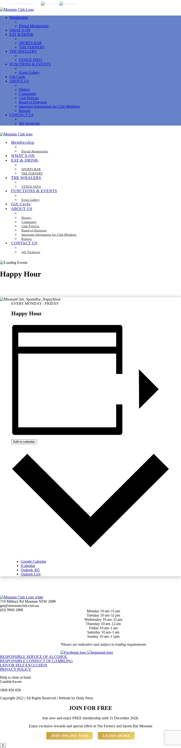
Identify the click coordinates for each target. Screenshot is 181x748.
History (24, 89)
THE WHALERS (23, 51)
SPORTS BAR (30, 43)
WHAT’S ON (19, 30)
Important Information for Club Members (49, 106)
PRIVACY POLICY (15, 669)
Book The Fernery (20, 4)
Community (28, 94)
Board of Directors (33, 102)
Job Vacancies (29, 123)
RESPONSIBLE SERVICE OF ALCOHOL (33, 657)
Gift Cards (17, 77)
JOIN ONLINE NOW (69, 736)
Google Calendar (33, 561)
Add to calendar (24, 441)
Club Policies (29, 98)
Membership (18, 18)
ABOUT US (19, 81)
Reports (24, 111)
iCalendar (28, 566)
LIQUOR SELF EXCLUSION (23, 665)
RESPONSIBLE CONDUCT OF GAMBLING (36, 661)
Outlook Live (31, 574)
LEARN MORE (116, 736)
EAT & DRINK (21, 34)
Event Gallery (29, 73)
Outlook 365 (30, 570)
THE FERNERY (32, 47)
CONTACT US (21, 115)
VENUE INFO (30, 60)
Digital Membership (34, 26)
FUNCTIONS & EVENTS (30, 64)
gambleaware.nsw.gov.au (18, 686)
